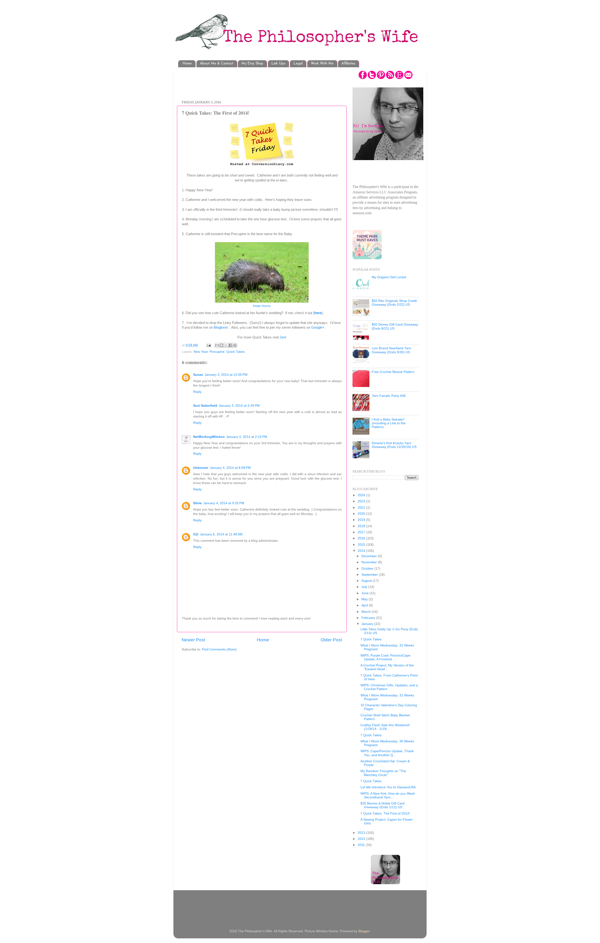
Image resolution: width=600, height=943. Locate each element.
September (370, 574)
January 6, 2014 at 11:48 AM (221, 534)
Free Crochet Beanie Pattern (393, 372)
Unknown (200, 468)
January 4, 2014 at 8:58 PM (230, 468)
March (366, 611)
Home (187, 63)
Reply (197, 392)
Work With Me (322, 63)
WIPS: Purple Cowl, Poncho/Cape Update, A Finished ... (385, 657)
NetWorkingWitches (209, 437)
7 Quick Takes (371, 639)
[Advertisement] (267, 81)
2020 (362, 513)
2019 (362, 520)
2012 (362, 839)
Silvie (197, 503)
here (318, 313)
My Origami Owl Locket (389, 277)
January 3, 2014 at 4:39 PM (239, 405)
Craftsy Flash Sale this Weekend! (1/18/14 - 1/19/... (385, 727)
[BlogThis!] (221, 345)
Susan (198, 374)
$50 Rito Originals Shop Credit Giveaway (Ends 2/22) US (394, 302)
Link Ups (278, 63)
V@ (196, 534)
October (367, 568)
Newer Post (193, 639)
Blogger (364, 931)
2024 (362, 501)
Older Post (331, 639)
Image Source (262, 306)
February (368, 618)
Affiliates (348, 63)
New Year (201, 351)
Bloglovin (221, 327)
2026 (362, 495)
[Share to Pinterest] (234, 345)
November (369, 562)
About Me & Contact (216, 63)
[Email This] (217, 345)
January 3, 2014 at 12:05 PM (226, 374)
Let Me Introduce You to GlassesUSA (388, 787)
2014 (362, 550)
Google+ (317, 327)
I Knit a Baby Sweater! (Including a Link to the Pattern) (388, 423)
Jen (282, 337)
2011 (362, 845)
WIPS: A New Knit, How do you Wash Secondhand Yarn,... (387, 795)
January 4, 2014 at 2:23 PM (246, 437)
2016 (362, 538)
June (365, 593)
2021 (362, 507)
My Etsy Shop (252, 63)
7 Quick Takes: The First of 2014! (385, 813)
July (364, 587)
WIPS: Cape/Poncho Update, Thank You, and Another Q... (387, 753)
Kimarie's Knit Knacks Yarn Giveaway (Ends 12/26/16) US (394, 445)
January (367, 624)
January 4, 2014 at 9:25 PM (223, 503)
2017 (362, 532)
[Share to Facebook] (230, 345)
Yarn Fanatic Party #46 (389, 396)
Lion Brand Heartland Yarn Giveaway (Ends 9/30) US (391, 350)
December (369, 556)
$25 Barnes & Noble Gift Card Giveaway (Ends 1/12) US (382, 805)
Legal (298, 63)
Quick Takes (235, 351)
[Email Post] (208, 345)
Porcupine (217, 351)
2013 (362, 832)
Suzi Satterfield (205, 405)
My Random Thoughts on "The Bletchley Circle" (383, 773)
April (365, 605)
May (365, 599)
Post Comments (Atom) (219, 649)
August (367, 580)
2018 (362, 526)
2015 (362, 544)
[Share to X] (226, 345)
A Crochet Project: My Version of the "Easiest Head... (387, 667)
